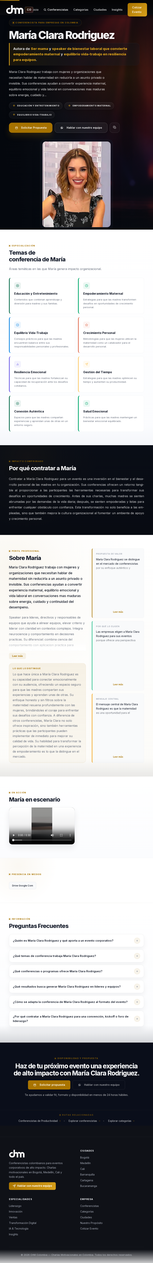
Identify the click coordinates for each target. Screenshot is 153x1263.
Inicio (34, 9)
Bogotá (84, 1157)
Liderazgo (15, 1205)
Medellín (85, 1163)
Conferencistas (57, 9)
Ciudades (100, 9)
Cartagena (86, 1180)
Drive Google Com (22, 885)
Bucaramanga (88, 1185)
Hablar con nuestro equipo (84, 127)
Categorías (80, 9)
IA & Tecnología (18, 1228)
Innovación (15, 1211)
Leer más (17, 656)
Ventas (13, 1217)
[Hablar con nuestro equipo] (143, 1241)
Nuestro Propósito (91, 1222)
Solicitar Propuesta (34, 127)
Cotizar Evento (137, 10)
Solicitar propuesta (52, 1084)
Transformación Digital (22, 1222)
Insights (117, 9)
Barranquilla (87, 1174)
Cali (82, 1168)
